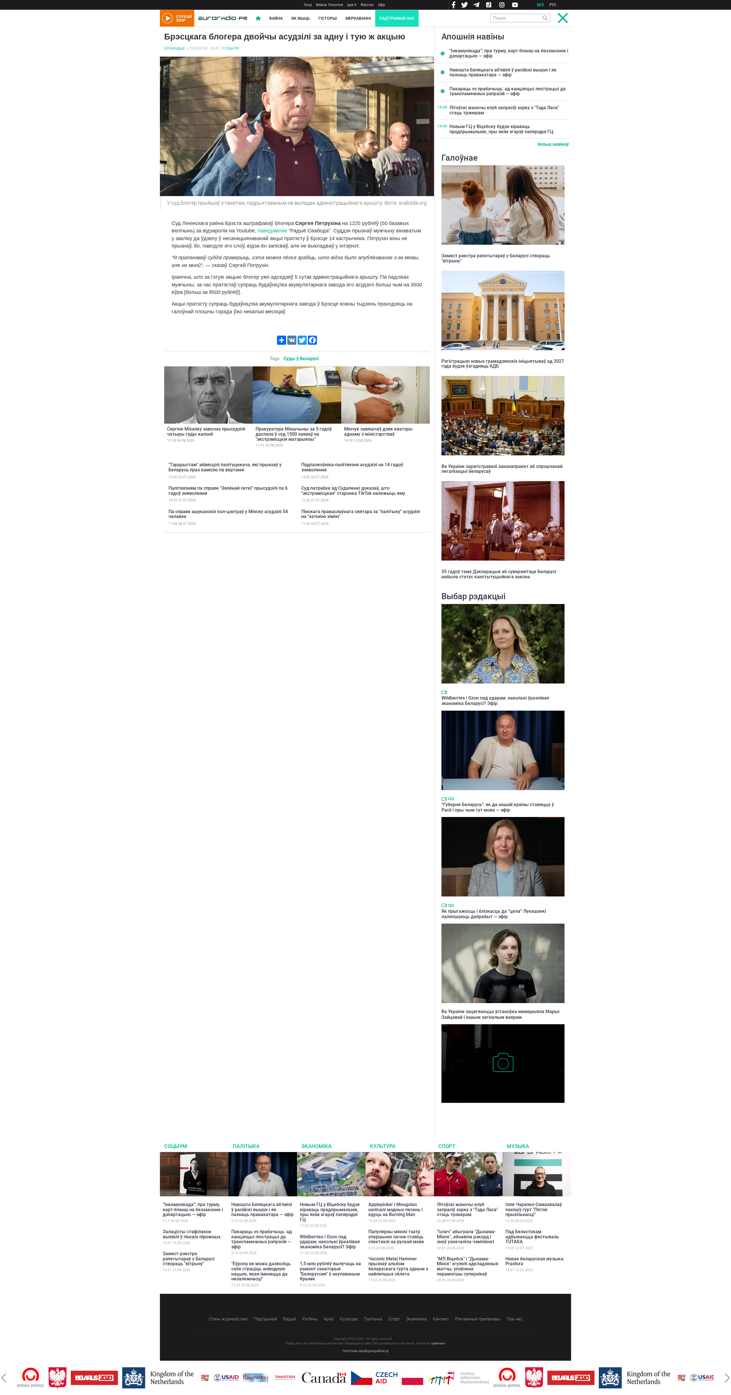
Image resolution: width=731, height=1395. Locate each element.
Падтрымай (265, 1319)
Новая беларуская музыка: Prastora (534, 1261)
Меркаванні (358, 18)
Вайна (276, 18)
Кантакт (441, 1319)
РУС (553, 4)
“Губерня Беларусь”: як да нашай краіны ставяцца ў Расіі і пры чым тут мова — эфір (497, 807)
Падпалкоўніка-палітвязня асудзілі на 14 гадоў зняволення (352, 467)
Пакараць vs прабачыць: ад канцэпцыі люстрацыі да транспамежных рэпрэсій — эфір (507, 91)
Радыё (289, 1319)
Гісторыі (327, 18)
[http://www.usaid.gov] (194, 1378)
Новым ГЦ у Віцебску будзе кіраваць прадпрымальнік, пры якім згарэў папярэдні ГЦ (501, 129)
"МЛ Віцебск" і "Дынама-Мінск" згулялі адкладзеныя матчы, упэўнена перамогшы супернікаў (467, 1266)
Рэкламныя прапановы (477, 1319)
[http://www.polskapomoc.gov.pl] (475, 1378)
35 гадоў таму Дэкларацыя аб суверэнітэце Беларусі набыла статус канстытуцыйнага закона (498, 574)
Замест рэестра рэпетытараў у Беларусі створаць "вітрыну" (495, 258)
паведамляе (272, 231)
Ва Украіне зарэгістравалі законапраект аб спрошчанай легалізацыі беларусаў (502, 469)
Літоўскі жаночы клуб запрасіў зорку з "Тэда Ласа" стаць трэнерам (504, 110)
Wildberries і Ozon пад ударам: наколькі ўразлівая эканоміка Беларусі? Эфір (495, 700)
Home (258, 18)
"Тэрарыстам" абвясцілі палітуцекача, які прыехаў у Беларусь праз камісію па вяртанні (225, 467)
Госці (308, 5)
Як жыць (300, 18)
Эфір (381, 5)
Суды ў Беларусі (301, 358)
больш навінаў (553, 144)
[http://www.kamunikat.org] (224, 1377)
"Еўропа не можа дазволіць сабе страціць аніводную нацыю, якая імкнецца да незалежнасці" (261, 1271)
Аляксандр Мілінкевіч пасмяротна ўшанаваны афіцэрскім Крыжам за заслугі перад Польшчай (500, 1111)
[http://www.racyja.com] (173, 1377)
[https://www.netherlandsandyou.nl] (128, 1377)
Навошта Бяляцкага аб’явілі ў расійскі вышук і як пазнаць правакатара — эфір (503, 72)
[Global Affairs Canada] (292, 1378)
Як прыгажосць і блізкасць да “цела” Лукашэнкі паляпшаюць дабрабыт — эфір (493, 913)
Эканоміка (316, 1146)
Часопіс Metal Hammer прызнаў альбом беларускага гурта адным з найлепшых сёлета (398, 1266)
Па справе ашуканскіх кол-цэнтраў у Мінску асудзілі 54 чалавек (228, 514)
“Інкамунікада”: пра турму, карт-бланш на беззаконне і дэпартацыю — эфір (508, 53)
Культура (382, 1146)
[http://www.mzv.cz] (253, 1378)
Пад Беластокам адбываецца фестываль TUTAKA (532, 1236)
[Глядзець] (444, 692)
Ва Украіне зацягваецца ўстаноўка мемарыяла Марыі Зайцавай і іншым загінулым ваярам (500, 1014)
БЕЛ (540, 4)
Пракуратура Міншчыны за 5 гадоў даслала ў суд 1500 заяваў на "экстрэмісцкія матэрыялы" (294, 434)
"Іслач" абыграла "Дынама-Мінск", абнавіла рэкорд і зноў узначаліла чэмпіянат (466, 1236)
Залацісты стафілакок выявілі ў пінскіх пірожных (191, 1234)
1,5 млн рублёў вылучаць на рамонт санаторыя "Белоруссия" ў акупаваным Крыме (330, 1271)
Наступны (727, 1378)
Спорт (446, 1146)
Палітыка (246, 1146)
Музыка (518, 1146)
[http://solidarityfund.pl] (427, 1378)
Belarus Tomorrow (329, 5)
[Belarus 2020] (63, 1378)
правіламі (438, 1343)
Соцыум (231, 48)
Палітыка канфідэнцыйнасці (365, 1351)
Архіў (329, 1319)
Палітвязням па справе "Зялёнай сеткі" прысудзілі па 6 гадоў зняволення (228, 490)
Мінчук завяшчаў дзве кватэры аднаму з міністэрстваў (378, 431)
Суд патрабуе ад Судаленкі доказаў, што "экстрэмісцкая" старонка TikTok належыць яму (353, 490)
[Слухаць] (451, 799)
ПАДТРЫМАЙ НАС (396, 18)
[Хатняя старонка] (222, 18)
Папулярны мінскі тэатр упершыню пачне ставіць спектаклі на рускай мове (396, 1236)
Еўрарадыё (174, 49)
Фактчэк (367, 5)
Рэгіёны (310, 1319)
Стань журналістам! (228, 1319)
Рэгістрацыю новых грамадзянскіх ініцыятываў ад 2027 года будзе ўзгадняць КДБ (502, 363)
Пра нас (514, 1319)
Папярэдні (3, 1378)
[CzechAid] (343, 1378)
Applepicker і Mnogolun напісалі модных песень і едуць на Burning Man (395, 1209)
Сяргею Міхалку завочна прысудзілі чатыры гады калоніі (206, 431)
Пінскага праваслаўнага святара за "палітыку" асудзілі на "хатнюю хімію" (360, 514)
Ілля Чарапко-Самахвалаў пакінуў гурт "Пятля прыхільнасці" (533, 1209)
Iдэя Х (351, 5)
